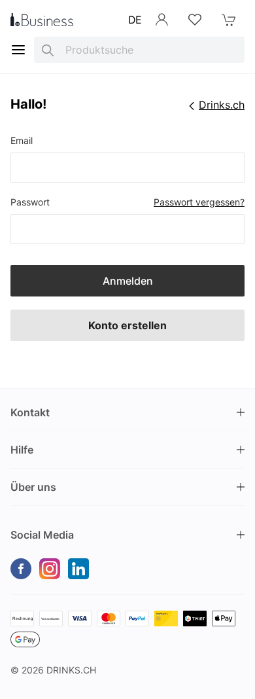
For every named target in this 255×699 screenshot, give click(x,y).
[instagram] (49, 568)
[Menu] (18, 50)
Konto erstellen (127, 325)
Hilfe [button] (21, 449)
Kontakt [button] (30, 412)
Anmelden (128, 280)
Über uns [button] (33, 486)
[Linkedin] (78, 568)
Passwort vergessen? (199, 201)
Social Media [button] (42, 534)
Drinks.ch (71, 669)
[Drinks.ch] (41, 19)
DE (135, 19)
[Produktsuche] (47, 50)
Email (21, 140)
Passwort (30, 201)
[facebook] (20, 568)
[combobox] (139, 50)
